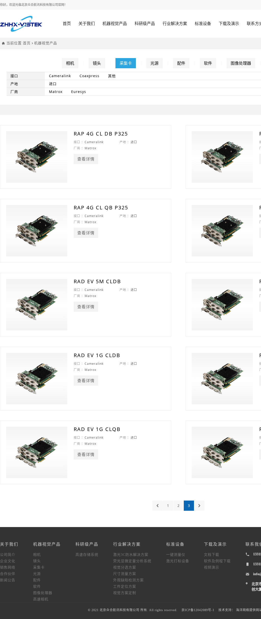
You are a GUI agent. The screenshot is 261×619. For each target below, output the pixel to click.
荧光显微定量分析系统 (132, 561)
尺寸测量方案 (124, 574)
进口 (53, 83)
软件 (208, 63)
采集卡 (126, 63)
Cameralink (60, 75)
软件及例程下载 (217, 561)
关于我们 (87, 23)
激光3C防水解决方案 (130, 555)
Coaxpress (89, 75)
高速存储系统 (86, 555)
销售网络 (7, 567)
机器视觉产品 (114, 23)
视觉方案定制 (124, 593)
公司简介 (7, 555)
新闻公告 (7, 580)
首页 (67, 23)
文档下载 (211, 555)
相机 (70, 63)
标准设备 (203, 23)
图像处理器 (241, 63)
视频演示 (211, 567)
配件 (181, 63)
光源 (154, 63)
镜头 (97, 63)
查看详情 (86, 159)
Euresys (78, 91)
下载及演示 (229, 23)
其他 (112, 75)
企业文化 (7, 561)
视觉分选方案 (124, 567)
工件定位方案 (124, 586)
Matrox (55, 91)
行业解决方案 (175, 23)
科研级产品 (145, 23)
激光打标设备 (177, 561)
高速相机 (40, 599)
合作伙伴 (7, 574)
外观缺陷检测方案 (128, 580)
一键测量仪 (175, 555)
